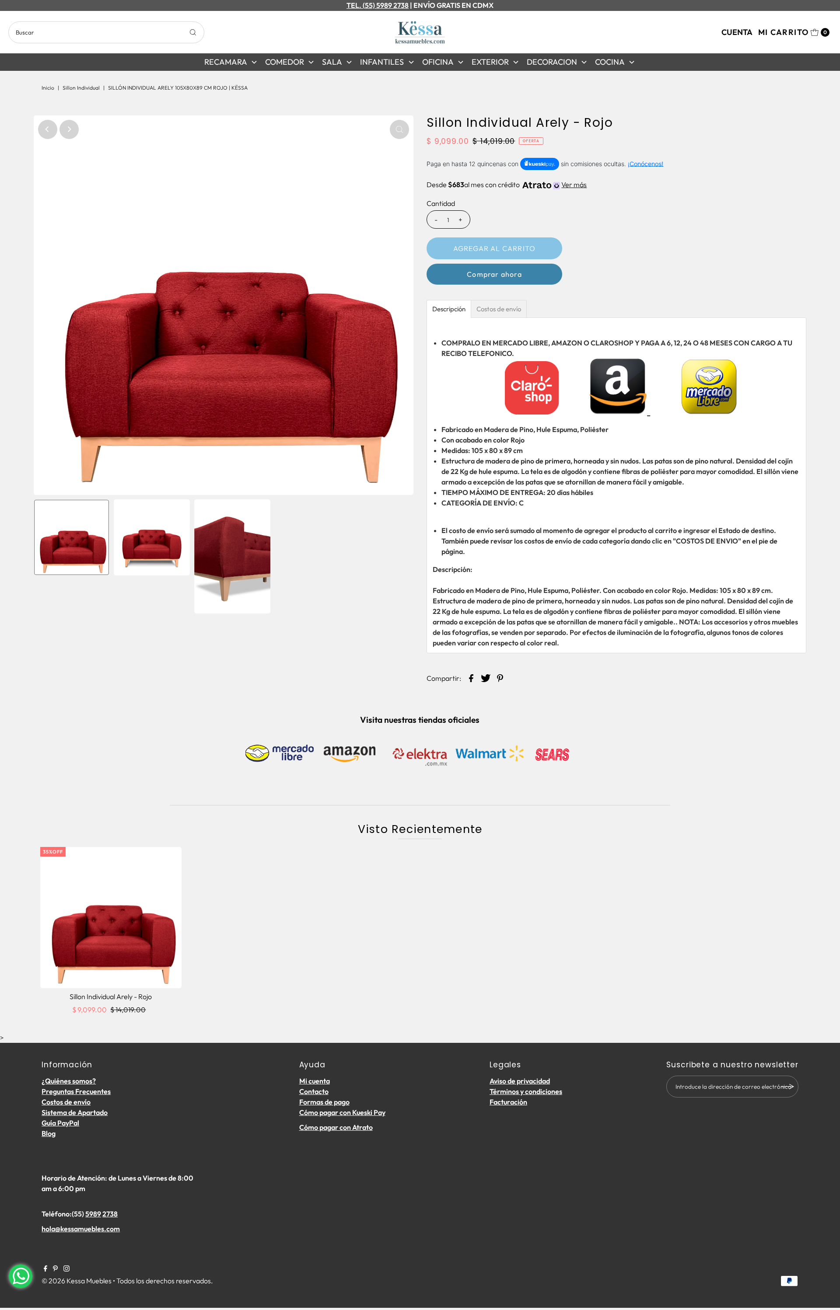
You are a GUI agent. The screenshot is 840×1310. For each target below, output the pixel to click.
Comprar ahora (494, 274)
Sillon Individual (81, 87)
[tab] (449, 309)
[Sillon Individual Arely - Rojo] (111, 917)
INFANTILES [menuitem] (382, 62)
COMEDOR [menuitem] (284, 62)
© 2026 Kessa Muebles (77, 1280)
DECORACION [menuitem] (552, 62)
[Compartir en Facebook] (471, 677)
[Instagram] (66, 1268)
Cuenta (736, 32)
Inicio (48, 87)
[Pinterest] (55, 1268)
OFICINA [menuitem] (438, 62)
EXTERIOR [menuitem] (490, 62)
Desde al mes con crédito (507, 184)
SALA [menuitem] (332, 62)
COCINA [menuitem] (610, 62)
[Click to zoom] (399, 129)
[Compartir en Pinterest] (500, 677)
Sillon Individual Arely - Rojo (111, 996)
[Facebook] (45, 1268)
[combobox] (106, 32)
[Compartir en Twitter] (485, 677)
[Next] (69, 129)
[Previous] (47, 129)
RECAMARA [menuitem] (225, 62)
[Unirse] (787, 1086)
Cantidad (441, 203)
